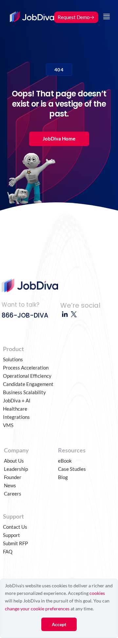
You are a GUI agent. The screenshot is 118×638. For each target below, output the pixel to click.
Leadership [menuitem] (16, 469)
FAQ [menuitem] (7, 551)
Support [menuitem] (13, 516)
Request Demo (73, 17)
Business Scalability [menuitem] (24, 392)
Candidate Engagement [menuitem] (28, 384)
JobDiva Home (59, 138)
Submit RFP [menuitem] (15, 543)
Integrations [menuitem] (16, 417)
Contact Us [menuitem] (15, 527)
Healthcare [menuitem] (15, 409)
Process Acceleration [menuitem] (26, 367)
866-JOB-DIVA (25, 315)
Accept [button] (59, 624)
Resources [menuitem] (72, 450)
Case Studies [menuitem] (72, 469)
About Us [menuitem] (14, 461)
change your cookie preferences (37, 608)
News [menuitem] (10, 485)
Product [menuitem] (13, 348)
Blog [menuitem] (63, 477)
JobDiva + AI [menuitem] (16, 400)
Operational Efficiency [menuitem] (27, 376)
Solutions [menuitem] (13, 359)
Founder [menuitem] (12, 477)
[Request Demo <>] (76, 9)
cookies (97, 593)
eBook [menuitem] (65, 461)
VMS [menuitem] (8, 425)
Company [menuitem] (16, 450)
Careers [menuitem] (12, 494)
